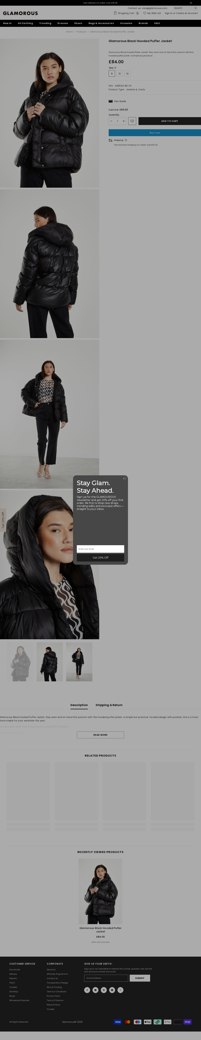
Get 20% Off (100, 557)
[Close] (125, 478)
